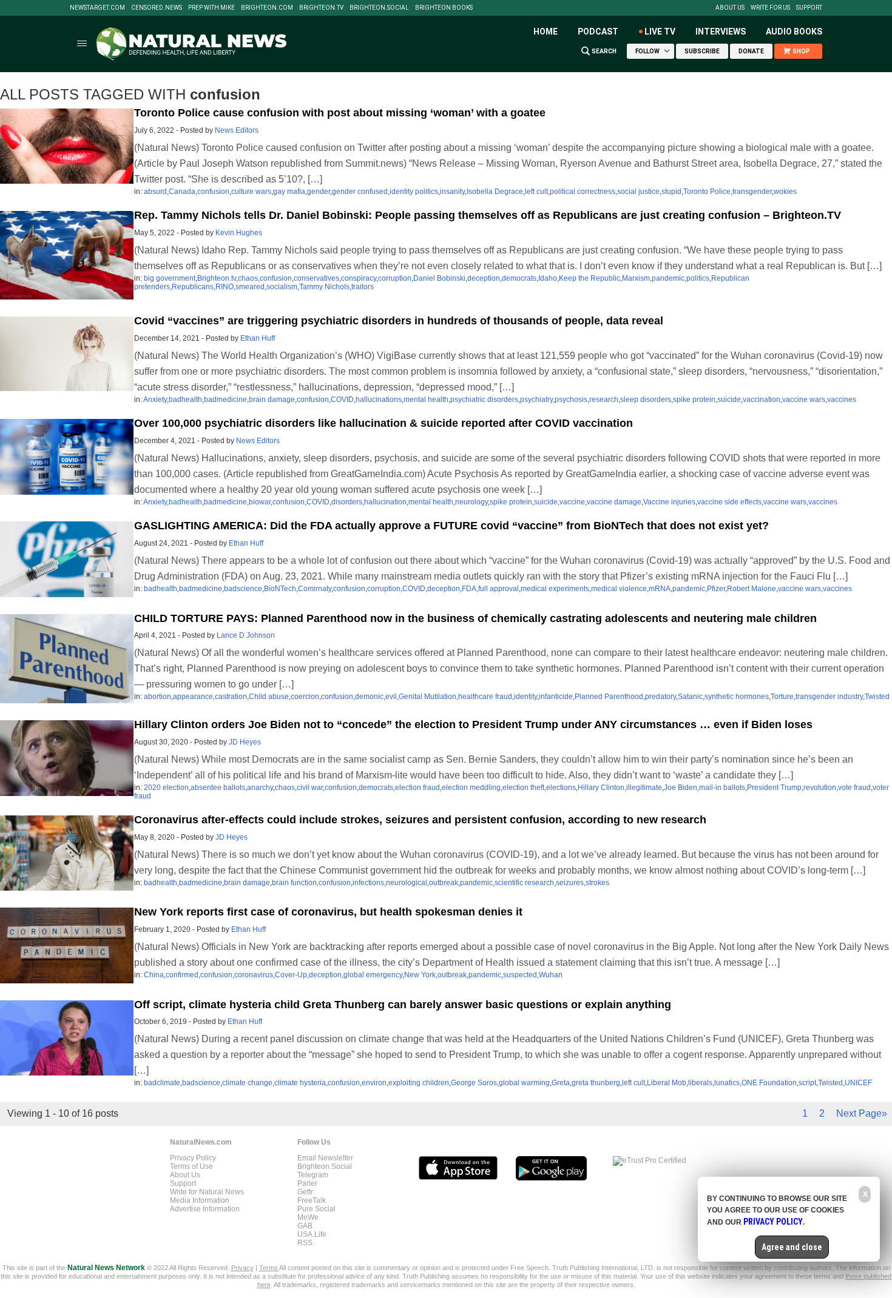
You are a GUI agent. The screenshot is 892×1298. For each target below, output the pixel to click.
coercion (305, 696)
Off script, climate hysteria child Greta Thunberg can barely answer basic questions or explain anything (402, 1005)
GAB (305, 1226)
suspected (520, 975)
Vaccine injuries (669, 502)
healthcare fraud (485, 696)
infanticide (556, 696)
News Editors (236, 130)
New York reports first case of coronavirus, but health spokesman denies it (328, 912)
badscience (243, 588)
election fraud (417, 787)
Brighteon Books (444, 8)
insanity (452, 191)
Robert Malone (751, 588)
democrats (519, 278)
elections (561, 787)
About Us (730, 8)
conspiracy (358, 278)
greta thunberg (596, 1083)
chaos (248, 278)
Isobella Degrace (495, 191)
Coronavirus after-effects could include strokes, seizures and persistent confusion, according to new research (420, 820)
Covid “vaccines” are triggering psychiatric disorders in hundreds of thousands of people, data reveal (398, 321)
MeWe (308, 1217)
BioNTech (280, 588)
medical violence (619, 588)
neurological (406, 882)
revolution (819, 787)
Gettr (305, 1192)
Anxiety (155, 399)
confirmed (182, 975)
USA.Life (311, 1234)
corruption (394, 278)
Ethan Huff (257, 338)
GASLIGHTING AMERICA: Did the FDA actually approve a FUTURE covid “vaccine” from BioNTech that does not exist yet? (451, 526)
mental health (426, 399)
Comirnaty (314, 588)
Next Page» (861, 1113)
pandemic (668, 278)
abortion (157, 696)
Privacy (242, 1267)
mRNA (660, 588)
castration (231, 696)
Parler (307, 1183)
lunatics (727, 1083)
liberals (700, 1083)
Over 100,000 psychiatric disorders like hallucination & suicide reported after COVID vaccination (383, 423)
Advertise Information (205, 1209)
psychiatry (536, 399)
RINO (224, 287)
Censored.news (156, 8)
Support (809, 8)
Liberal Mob (666, 1083)
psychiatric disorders (484, 399)
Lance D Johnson (246, 635)
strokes (597, 882)
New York (420, 975)
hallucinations (379, 399)
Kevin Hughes (238, 233)
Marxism (636, 278)
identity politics (414, 191)
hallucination (385, 502)
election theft (523, 787)
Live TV (659, 31)
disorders (346, 502)
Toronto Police (707, 191)
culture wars (251, 191)
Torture (782, 696)
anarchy (260, 787)
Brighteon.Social (379, 8)
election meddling (471, 787)
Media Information (199, 1200)
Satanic (690, 696)
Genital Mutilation (427, 696)
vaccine (572, 502)
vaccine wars (803, 399)
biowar (260, 502)
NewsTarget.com (97, 8)
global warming (524, 1083)
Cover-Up (291, 975)
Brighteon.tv (321, 8)
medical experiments (555, 588)
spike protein (694, 399)
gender (318, 191)
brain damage (272, 399)
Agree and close (792, 1247)
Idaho (547, 278)
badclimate (162, 1083)
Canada (182, 191)
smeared (250, 287)
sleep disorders (645, 399)
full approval (498, 588)
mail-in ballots (722, 787)
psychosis (571, 399)
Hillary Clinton (601, 787)
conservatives (316, 278)
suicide (729, 399)
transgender (752, 191)
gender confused (360, 191)
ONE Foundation (769, 1083)
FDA (469, 588)
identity (525, 696)
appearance (193, 696)
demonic (369, 696)
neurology (471, 502)
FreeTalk (311, 1200)
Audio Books (794, 31)
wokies (785, 191)
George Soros (474, 1083)
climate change (247, 1083)
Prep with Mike (211, 8)
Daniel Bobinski (439, 278)
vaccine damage (614, 502)
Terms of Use (191, 1166)
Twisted (877, 696)
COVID (342, 399)
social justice (638, 191)
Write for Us (770, 8)
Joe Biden (680, 787)
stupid (671, 191)
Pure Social (316, 1209)
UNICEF (858, 1083)
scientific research (524, 882)
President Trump (774, 787)
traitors (362, 287)
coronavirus (253, 975)
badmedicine (225, 399)
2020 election (166, 787)
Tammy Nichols (324, 287)
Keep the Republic (589, 278)
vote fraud (854, 787)
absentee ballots (218, 787)
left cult (536, 191)
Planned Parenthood (609, 696)
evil (391, 696)
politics (697, 278)
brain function (294, 882)
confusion (213, 191)
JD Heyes (245, 742)
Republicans (193, 287)
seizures (570, 882)
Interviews (720, 31)
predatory (660, 696)
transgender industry (829, 696)
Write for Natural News (207, 1192)
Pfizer (716, 588)
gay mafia (289, 191)
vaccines (841, 399)
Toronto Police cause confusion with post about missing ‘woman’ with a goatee (340, 113)
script (807, 1083)
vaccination (761, 399)
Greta (561, 1083)
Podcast (598, 31)
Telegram (312, 1175)
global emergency (372, 975)
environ (374, 1083)
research (603, 399)
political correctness (582, 191)
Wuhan (551, 975)
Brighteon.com (267, 8)
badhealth (185, 399)
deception (483, 278)
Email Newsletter (325, 1158)
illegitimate (644, 787)
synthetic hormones (736, 696)
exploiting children (418, 1083)
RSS (305, 1243)
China (154, 975)
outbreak (443, 882)
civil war (310, 787)
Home (545, 31)
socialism (281, 287)
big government (169, 278)
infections (368, 882)
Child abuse (269, 696)
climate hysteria (300, 1083)
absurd (155, 191)
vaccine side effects (729, 502)
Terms (269, 1267)
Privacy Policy (193, 1158)
